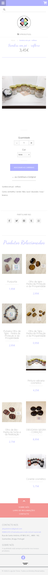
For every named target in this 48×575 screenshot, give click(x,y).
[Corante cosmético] (36, 461)
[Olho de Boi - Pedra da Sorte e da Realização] (12, 412)
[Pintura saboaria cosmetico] (36, 363)
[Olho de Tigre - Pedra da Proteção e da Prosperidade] (36, 313)
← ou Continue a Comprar (24, 177)
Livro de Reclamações (24, 510)
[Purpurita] (12, 264)
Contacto (24, 514)
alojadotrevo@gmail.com (12, 528)
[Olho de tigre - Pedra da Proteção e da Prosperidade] (36, 264)
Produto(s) (25, 34)
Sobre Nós (24, 507)
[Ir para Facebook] (23, 558)
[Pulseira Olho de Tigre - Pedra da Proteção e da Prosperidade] (12, 313)
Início (13, 40)
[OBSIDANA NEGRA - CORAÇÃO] (36, 412)
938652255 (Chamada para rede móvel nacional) (21, 532)
